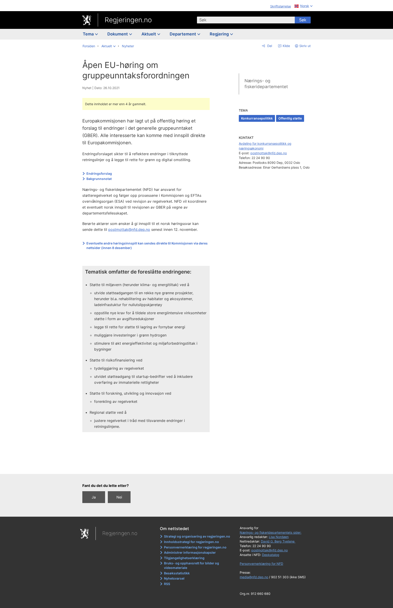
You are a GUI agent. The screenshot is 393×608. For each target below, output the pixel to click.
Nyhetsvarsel (174, 578)
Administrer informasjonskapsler (190, 552)
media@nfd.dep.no (254, 577)
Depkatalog (270, 555)
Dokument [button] (118, 34)
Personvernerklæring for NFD (261, 564)
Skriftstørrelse (280, 6)
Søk (302, 19)
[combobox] (246, 20)
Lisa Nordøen (279, 537)
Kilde (286, 46)
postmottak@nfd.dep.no (129, 229)
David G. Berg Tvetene (278, 541)
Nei (119, 497)
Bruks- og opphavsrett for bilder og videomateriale (191, 565)
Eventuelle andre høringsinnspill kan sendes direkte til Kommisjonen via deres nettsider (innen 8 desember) (147, 245)
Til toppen (148, 467)
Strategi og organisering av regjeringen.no (197, 536)
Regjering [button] (220, 34)
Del (269, 46)
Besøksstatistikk (177, 573)
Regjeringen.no (128, 20)
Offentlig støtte (290, 118)
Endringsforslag (99, 173)
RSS (167, 584)
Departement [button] (183, 34)
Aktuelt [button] (149, 34)
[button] (108, 46)
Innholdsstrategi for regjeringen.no (191, 542)
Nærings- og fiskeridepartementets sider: (270, 532)
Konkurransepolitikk (257, 118)
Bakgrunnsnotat (99, 179)
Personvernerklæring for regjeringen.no (195, 547)
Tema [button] (89, 34)
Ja (94, 497)
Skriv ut (305, 46)
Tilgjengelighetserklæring (184, 558)
